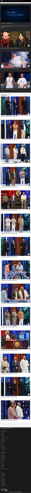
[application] (15, 246)
